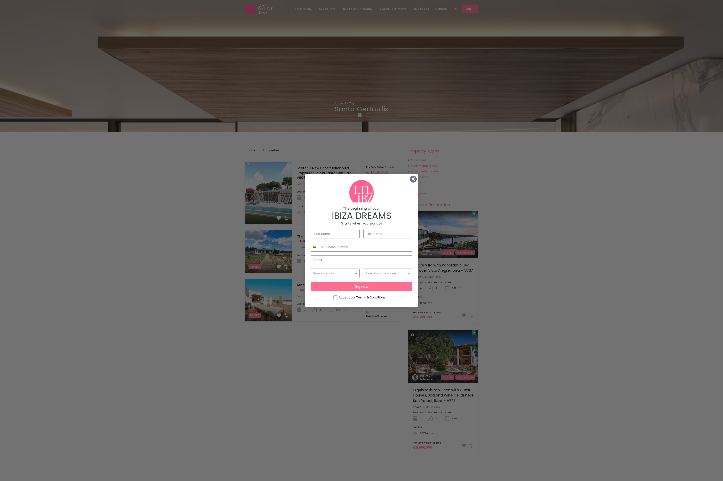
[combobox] (317, 246)
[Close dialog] (413, 179)
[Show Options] (356, 273)
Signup (361, 286)
